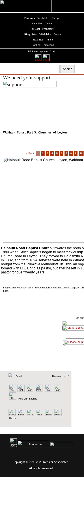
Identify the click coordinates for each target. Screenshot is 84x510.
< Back (30, 153)
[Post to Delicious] (21, 390)
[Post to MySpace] (48, 390)
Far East (35, 29)
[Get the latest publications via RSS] (38, 57)
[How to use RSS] (46, 57)
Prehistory (48, 29)
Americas (49, 45)
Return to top (59, 376)
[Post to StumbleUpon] (12, 398)
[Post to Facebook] (38, 390)
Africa (49, 23)
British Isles (43, 18)
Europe (56, 18)
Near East (37, 23)
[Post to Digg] (29, 390)
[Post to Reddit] (57, 390)
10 (81, 153)
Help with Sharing (27, 398)
